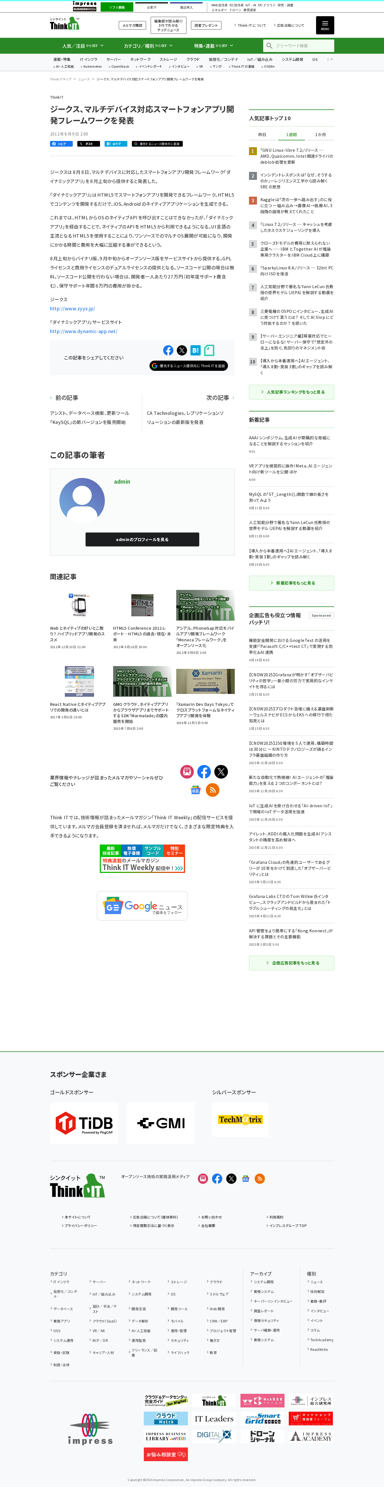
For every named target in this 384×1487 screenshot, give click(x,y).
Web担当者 (219, 5)
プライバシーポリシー (81, 1225)
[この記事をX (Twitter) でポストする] (182, 350)
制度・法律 (61, 1364)
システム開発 (292, 59)
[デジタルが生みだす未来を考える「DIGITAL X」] (214, 1438)
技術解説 (317, 1291)
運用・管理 (179, 1330)
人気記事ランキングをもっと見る (296, 392)
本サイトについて (78, 1216)
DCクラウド (266, 5)
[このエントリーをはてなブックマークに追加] (195, 350)
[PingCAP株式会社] (84, 1123)
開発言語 (139, 1308)
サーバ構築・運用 (267, 1330)
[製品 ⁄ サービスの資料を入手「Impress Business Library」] (166, 1438)
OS (315, 59)
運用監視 (139, 1340)
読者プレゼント (206, 25)
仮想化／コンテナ (223, 59)
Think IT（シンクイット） (77, 23)
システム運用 (63, 1340)
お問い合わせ (211, 1216)
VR (201, 66)
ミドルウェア (219, 1293)
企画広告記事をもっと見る (295, 963)
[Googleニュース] (195, 790)
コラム (315, 1330)
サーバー (113, 59)
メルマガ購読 (132, 25)
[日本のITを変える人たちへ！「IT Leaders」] (214, 1420)
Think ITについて (252, 25)
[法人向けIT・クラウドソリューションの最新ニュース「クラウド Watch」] (166, 1420)
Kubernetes (93, 66)
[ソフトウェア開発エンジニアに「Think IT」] (214, 1402)
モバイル (177, 1320)
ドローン (235, 10)
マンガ (217, 66)
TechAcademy (321, 1339)
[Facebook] (204, 772)
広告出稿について (290, 25)
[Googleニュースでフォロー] (245, 1179)
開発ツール (179, 1308)
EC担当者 (237, 5)
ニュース (84, 79)
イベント (316, 1320)
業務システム (264, 1291)
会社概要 (208, 1225)
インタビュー (181, 66)
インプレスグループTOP (288, 1225)
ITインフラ (88, 59)
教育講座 (250, 10)
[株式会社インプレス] (90, 1429)
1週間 (291, 134)
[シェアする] (168, 350)
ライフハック (180, 1352)
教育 (213, 1352)
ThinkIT (57, 97)
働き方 (215, 1340)
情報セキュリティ (266, 1320)
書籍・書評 (318, 1301)
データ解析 (140, 1320)
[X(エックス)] (221, 772)
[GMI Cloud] (161, 1123)
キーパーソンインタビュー (273, 1301)
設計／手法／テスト (105, 1309)
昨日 (262, 134)
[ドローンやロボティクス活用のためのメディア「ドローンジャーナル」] (262, 1438)
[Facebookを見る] (217, 1179)
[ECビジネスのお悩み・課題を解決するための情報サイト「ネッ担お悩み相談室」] (166, 1456)
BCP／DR (100, 1340)
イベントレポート (150, 66)
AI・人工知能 (65, 66)
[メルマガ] (187, 772)
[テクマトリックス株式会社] (240, 1120)
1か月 (320, 134)
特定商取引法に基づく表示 (154, 1225)
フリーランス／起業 (144, 1352)
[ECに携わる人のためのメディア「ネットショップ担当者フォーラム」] (311, 1420)
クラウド (193, 59)
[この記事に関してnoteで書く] (209, 350)
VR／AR (99, 1330)
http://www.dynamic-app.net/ (84, 331)
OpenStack (120, 66)
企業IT (151, 7)
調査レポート (264, 1310)
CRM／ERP (219, 1320)
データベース (63, 1308)
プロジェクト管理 (223, 1330)
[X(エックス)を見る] (231, 1179)
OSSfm (269, 66)
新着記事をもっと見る (295, 583)
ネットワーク (140, 59)
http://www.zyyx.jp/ (72, 308)
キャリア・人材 (103, 1352)
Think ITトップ (61, 79)
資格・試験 (61, 1352)
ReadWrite (319, 1349)
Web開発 (217, 1308)
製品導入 (186, 7)
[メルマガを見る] (203, 1179)
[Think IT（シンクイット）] (77, 1192)
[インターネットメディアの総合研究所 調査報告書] (311, 1402)
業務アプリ (61, 1320)
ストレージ (168, 59)
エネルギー (219, 10)
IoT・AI (251, 5)
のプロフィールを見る (142, 539)
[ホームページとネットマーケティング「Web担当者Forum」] (262, 1402)
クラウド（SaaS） (105, 1320)
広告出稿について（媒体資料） (155, 1216)
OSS (56, 1330)
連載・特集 (62, 59)
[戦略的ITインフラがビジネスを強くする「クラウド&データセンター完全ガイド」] (166, 1402)
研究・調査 (285, 5)
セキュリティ (180, 1340)
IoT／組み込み (260, 59)
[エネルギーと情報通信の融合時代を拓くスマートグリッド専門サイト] (262, 1420)
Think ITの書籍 (243, 66)
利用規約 (276, 1216)
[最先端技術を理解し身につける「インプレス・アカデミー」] (311, 1438)
